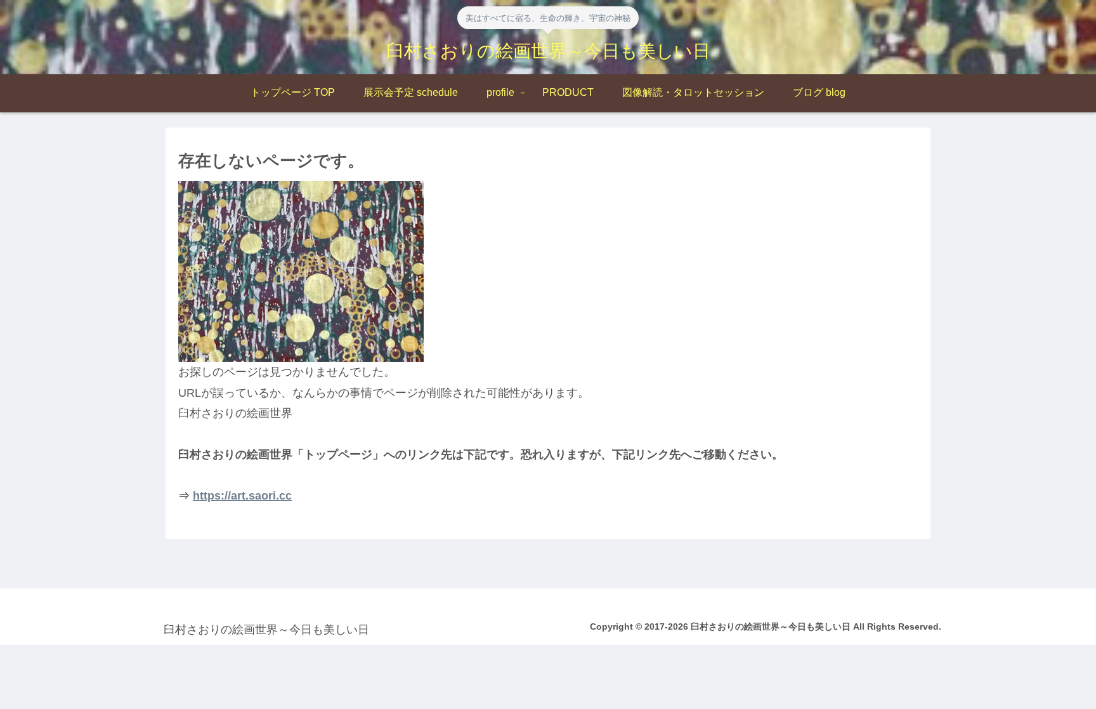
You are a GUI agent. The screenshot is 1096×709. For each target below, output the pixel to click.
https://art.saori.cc (242, 495)
